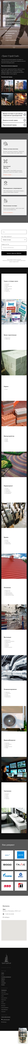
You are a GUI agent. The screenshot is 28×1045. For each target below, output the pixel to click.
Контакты (3, 984)
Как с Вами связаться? (6, 236)
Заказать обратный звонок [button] (5, 1016)
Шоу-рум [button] (2, 980)
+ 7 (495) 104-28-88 (9, 914)
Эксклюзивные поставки (10, 205)
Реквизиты (3, 978)
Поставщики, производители (6, 976)
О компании (3, 982)
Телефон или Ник (5, 244)
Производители (4, 990)
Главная (2, 972)
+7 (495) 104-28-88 (6, 1019)
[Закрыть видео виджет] (27, 1028)
